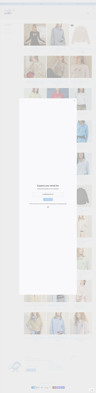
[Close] (74, 100)
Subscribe (48, 199)
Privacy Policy (53, 203)
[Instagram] (48, 207)
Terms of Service (61, 203)
